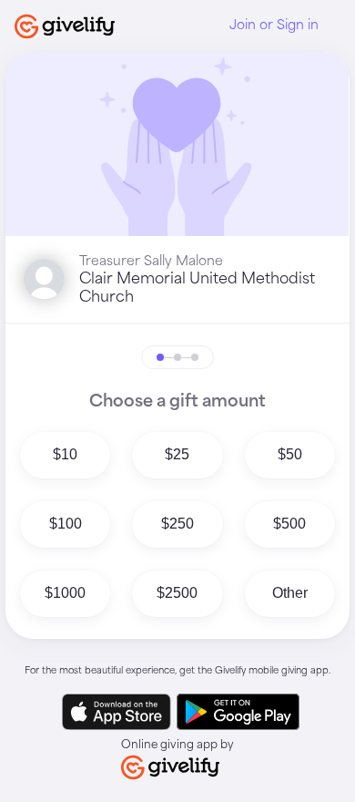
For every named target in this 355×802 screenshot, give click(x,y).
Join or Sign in (274, 25)
